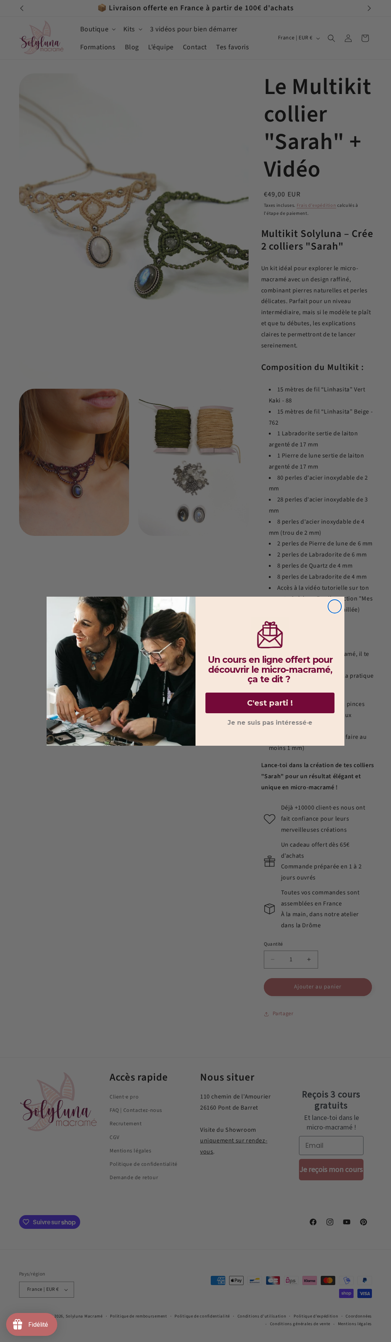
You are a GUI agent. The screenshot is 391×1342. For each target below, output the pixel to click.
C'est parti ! (270, 703)
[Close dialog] (334, 606)
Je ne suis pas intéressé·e (270, 722)
